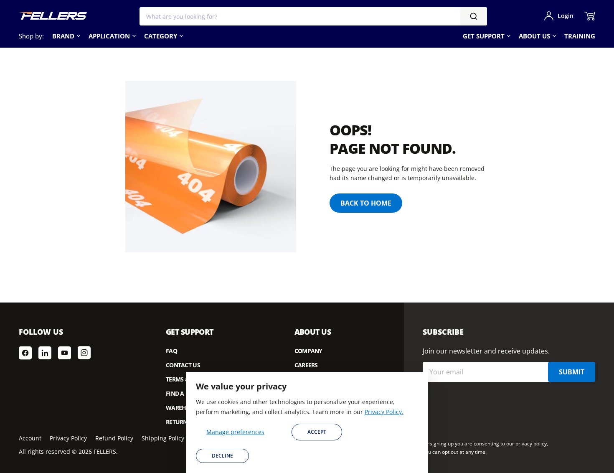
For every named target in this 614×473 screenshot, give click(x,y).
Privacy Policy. (384, 412)
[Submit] (473, 16)
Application (109, 36)
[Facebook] (25, 352)
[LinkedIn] (44, 352)
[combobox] (313, 16)
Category (160, 36)
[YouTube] (64, 352)
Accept (316, 431)
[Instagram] (84, 352)
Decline (222, 455)
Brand (63, 36)
